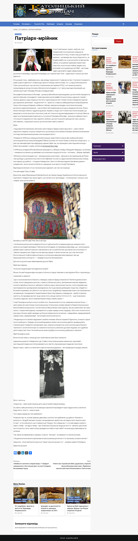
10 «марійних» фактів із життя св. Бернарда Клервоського (24, 508)
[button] (108, 146)
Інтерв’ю (60, 24)
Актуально (18, 499)
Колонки (69, 24)
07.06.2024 (19, 42)
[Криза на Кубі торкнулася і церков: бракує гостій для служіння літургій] (98, 87)
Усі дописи (78, 24)
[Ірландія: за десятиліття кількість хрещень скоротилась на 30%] (52, 495)
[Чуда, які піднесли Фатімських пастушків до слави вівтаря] (124, 117)
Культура (134, 85)
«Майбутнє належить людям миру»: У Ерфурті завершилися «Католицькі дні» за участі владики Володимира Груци (32, 464)
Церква (24, 501)
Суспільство (58, 499)
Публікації (50, 24)
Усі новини (26, 24)
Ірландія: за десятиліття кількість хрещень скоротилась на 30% (50, 508)
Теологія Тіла (39, 24)
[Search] (123, 24)
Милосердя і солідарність (74, 499)
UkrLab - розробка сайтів (69, 538)
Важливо (25, 499)
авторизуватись (51, 527)
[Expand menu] (31, 24)
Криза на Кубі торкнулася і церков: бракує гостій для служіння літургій (78, 508)
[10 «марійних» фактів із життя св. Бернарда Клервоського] (25, 495)
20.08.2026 (19, 513)
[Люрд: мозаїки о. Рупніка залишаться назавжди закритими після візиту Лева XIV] (124, 87)
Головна (16, 24)
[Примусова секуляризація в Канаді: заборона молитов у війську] (98, 117)
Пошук (95, 34)
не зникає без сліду (50, 146)
